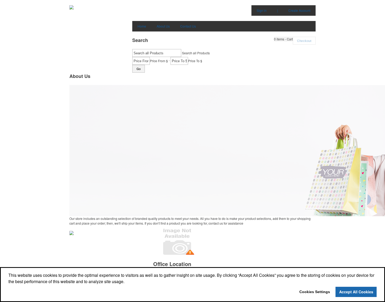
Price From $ (159, 61)
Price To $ (195, 61)
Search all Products (196, 53)
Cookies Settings (314, 292)
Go (138, 68)
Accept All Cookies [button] (356, 291)
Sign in (262, 10)
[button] (283, 39)
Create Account (299, 10)
